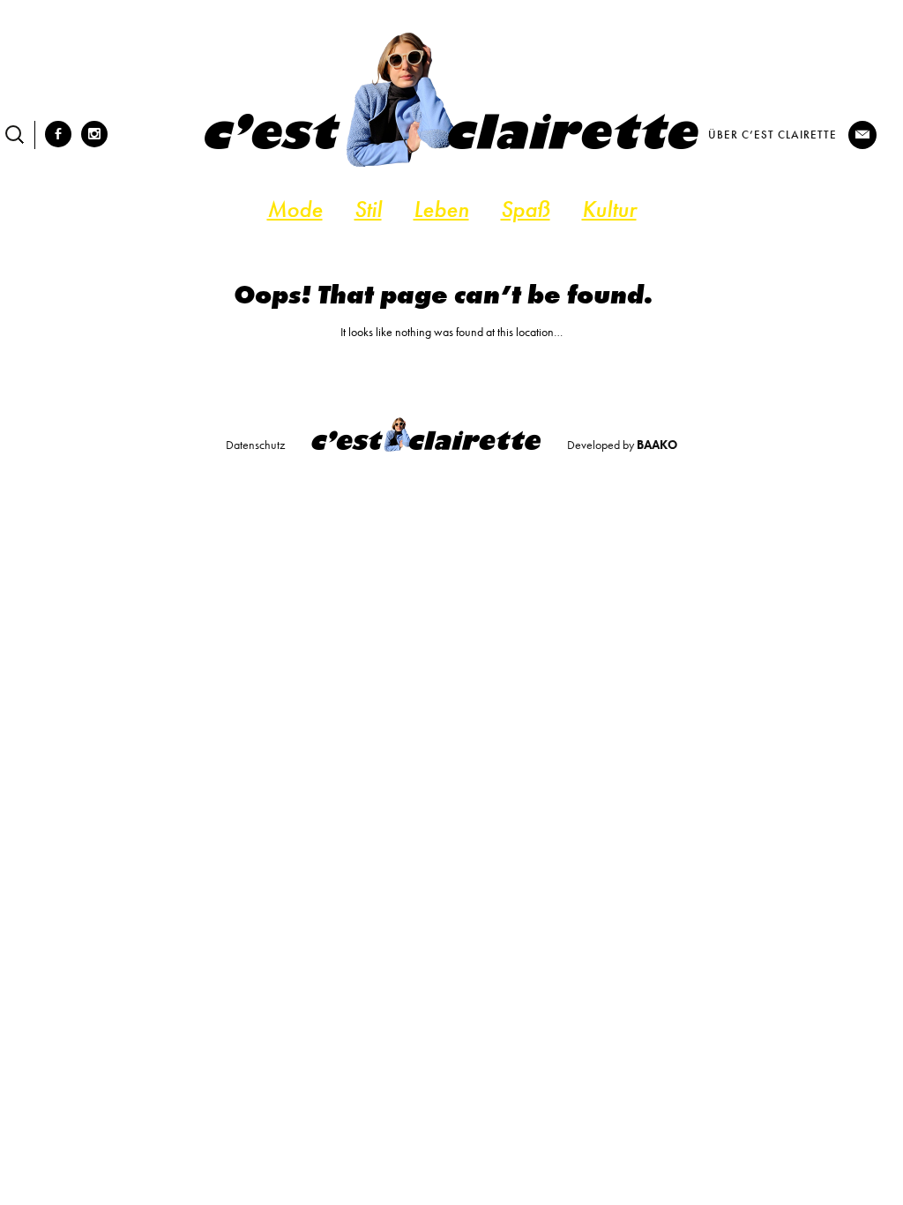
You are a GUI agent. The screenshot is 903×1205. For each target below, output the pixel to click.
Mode (295, 209)
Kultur (609, 209)
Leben (441, 209)
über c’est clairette (772, 134)
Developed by (622, 445)
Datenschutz (255, 445)
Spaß (525, 209)
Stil (368, 209)
